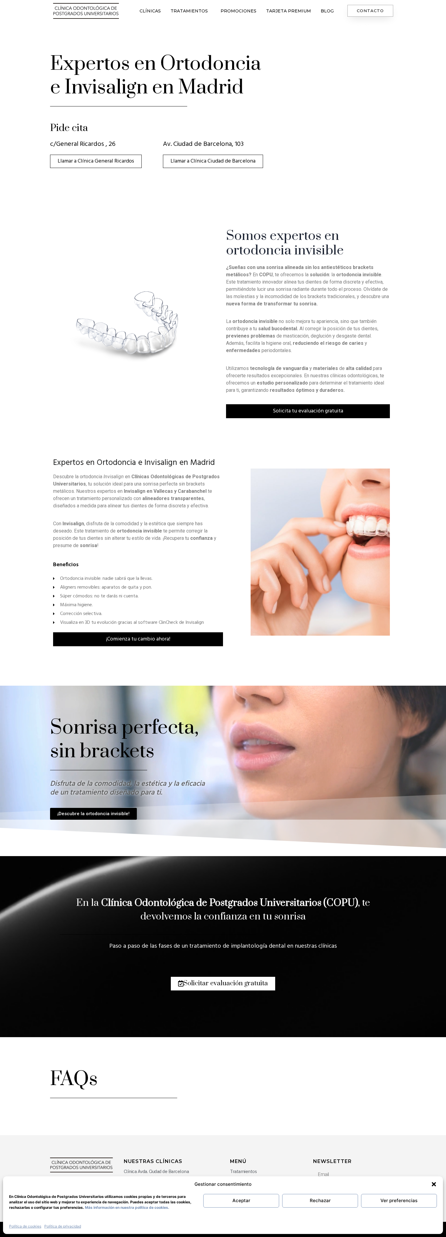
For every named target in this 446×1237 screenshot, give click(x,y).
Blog (327, 11)
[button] (434, 1184)
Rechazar (320, 1200)
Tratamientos (189, 11)
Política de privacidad (62, 1226)
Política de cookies (25, 1226)
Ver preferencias (398, 1200)
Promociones (238, 11)
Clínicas (150, 11)
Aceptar (241, 1200)
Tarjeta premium (288, 11)
